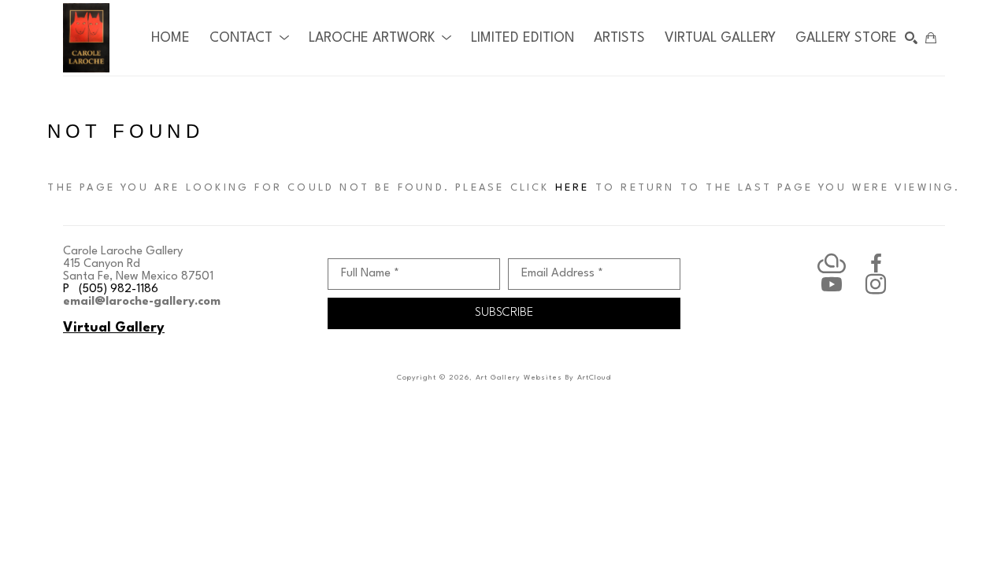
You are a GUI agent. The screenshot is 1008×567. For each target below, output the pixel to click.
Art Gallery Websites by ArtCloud (543, 377)
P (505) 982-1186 (110, 289)
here (572, 188)
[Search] (911, 38)
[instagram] (875, 284)
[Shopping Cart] (930, 38)
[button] (249, 38)
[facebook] (875, 264)
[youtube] (831, 284)
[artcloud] (831, 264)
